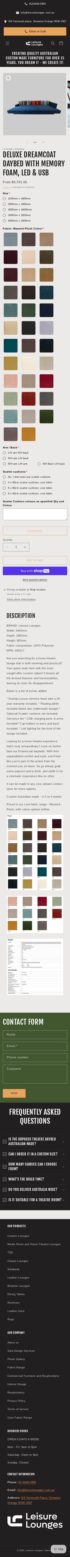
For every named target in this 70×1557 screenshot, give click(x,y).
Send (14, 1093)
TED (10, 1252)
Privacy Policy (16, 1400)
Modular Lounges (18, 1285)
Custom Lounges (18, 1235)
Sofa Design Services (21, 1350)
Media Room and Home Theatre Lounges (34, 1244)
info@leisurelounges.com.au (36, 1490)
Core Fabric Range (19, 1417)
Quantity (8, 539)
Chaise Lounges (17, 1260)
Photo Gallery (16, 1359)
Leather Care (15, 1310)
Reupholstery (15, 1392)
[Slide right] (43, 142)
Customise (35, 531)
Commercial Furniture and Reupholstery (33, 1375)
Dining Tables (16, 1294)
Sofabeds (13, 1269)
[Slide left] (27, 142)
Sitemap (49, 1550)
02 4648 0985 (27, 1482)
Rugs (10, 1319)
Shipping (7, 187)
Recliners (13, 1302)
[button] (7, 43)
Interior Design (17, 1384)
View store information (21, 599)
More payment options (35, 579)
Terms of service (18, 1409)
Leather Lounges (18, 1277)
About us (13, 1342)
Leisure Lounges (34, 1550)
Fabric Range (16, 1367)
